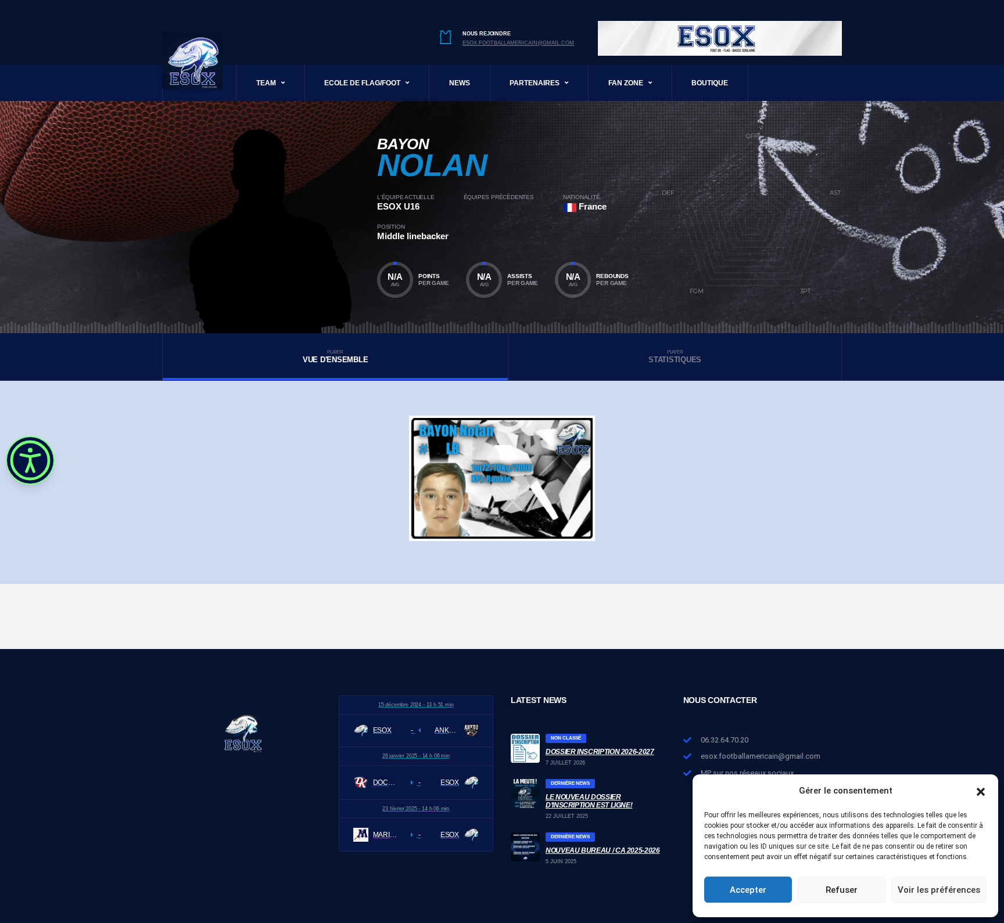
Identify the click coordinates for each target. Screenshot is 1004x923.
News (459, 83)
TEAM (266, 83)
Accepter (748, 890)
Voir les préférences (939, 890)
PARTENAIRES (535, 83)
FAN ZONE (625, 83)
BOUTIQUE (709, 83)
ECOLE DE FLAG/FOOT (362, 83)
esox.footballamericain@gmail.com (518, 43)
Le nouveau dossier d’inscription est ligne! (589, 801)
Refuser (842, 890)
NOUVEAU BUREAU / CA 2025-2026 (603, 850)
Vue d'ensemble (335, 356)
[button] (981, 790)
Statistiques (674, 356)
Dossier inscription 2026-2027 (600, 752)
